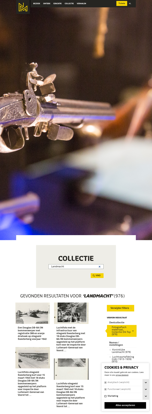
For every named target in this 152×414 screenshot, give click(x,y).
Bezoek (36, 3)
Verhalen (81, 3)
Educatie (57, 3)
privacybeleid (122, 375)
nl (130, 3)
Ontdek (46, 3)
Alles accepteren (125, 405)
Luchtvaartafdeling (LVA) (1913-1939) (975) (123, 359)
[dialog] (125, 387)
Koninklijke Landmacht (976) (121, 351)
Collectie (69, 3)
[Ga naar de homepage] (23, 7)
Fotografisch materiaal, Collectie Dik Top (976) (121, 331)
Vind (98, 276)
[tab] (145, 382)
